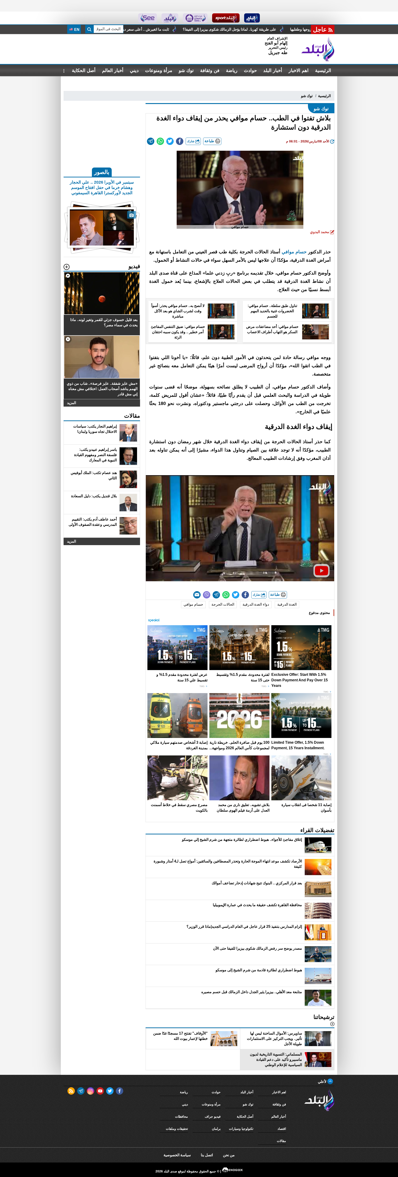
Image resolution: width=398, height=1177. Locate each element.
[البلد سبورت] (226, 18)
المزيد (71, 403)
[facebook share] (179, 141)
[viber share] (206, 595)
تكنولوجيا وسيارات (241, 1129)
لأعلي (322, 1082)
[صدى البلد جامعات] (195, 18)
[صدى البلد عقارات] (169, 18)
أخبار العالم (112, 70)
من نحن (229, 1155)
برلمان (216, 1129)
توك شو (186, 70)
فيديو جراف (213, 1116)
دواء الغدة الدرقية (256, 604)
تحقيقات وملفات (177, 1129)
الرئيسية (323, 70)
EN (76, 30)
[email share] (150, 141)
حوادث (250, 70)
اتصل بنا (207, 1155)
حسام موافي (294, 251)
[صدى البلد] (317, 49)
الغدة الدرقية (287, 604)
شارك (191, 141)
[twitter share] (170, 141)
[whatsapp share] (160, 141)
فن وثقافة (209, 70)
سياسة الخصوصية (177, 1155)
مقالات (281, 1141)
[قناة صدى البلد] (252, 18)
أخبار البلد (272, 70)
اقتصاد (282, 1129)
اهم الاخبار (299, 70)
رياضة (231, 70)
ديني (134, 70)
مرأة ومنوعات (158, 70)
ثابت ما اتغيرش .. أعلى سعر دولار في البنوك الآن (227, 29)
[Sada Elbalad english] (147, 18)
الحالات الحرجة (222, 604)
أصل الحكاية (84, 70)
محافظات (181, 1116)
